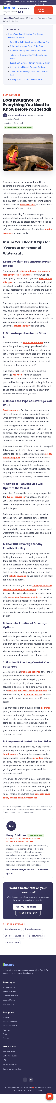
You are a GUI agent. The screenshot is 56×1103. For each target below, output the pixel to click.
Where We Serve (10, 1026)
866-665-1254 (9, 1051)
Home (5, 18)
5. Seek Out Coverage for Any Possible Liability (30, 63)
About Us (6, 1017)
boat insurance (27, 204)
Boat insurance (10, 410)
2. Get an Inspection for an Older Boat (26, 46)
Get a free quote (10, 1056)
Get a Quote (41, 10)
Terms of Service (26, 1090)
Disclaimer (38, 1090)
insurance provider (33, 694)
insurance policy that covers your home (27, 690)
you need (17, 374)
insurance (45, 707)
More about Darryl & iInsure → (21, 870)
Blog (11, 18)
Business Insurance (14, 936)
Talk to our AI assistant (12, 1069)
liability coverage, (18, 575)
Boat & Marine (36, 936)
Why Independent (10, 1021)
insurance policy (22, 325)
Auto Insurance (12, 929)
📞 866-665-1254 (28, 912)
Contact (6, 1038)
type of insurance (16, 496)
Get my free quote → (27, 906)
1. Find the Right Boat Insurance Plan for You (29, 42)
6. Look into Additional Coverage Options (27, 67)
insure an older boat (33, 342)
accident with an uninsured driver (24, 597)
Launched (40, 1087)
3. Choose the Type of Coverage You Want (28, 50)
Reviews (6, 1030)
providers (38, 757)
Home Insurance (33, 929)
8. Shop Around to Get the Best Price (26, 79)
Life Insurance (12, 942)
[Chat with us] (49, 1096)
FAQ (4, 1060)
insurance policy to (31, 671)
